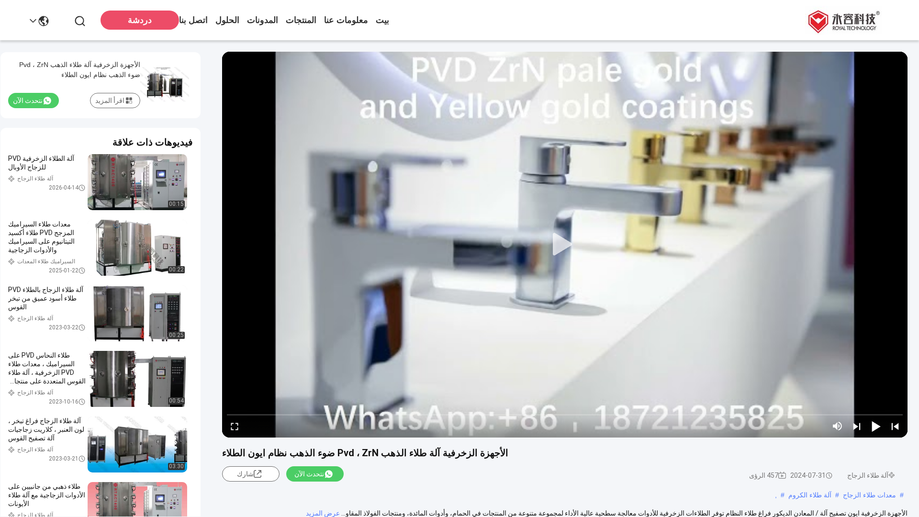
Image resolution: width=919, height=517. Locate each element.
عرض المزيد (323, 513)
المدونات (262, 20)
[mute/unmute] (837, 426)
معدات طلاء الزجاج (869, 495)
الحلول (227, 20)
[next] (856, 426)
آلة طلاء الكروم (809, 495)
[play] (565, 245)
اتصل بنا (193, 20)
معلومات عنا (346, 20)
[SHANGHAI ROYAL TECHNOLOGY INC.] (842, 20)
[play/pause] (875, 426)
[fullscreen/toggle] (234, 426)
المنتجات (301, 20)
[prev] (895, 426)
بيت (382, 20)
